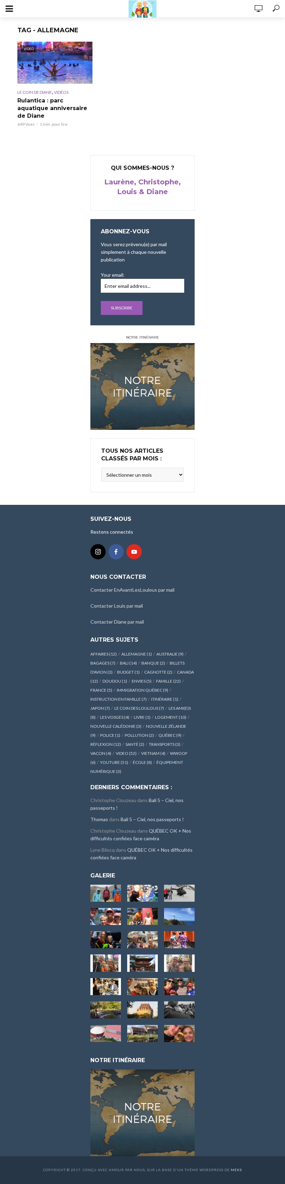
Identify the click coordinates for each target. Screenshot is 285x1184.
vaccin (100, 753)
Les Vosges (114, 717)
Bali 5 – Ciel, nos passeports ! (152, 819)
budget (128, 672)
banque (153, 663)
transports (164, 744)
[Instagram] (98, 551)
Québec (169, 735)
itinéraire (164, 699)
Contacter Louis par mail (116, 606)
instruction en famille (118, 699)
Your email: (112, 275)
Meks (236, 1170)
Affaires (103, 654)
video (126, 753)
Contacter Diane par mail (117, 622)
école (142, 762)
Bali (128, 663)
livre (142, 717)
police (110, 735)
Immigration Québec (142, 690)
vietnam (153, 753)
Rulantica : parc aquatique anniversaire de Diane (52, 108)
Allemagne (136, 654)
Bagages (102, 663)
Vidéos (61, 92)
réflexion (105, 744)
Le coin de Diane (34, 92)
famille (168, 681)
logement (170, 717)
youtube (114, 762)
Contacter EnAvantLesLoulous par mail (132, 590)
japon (100, 708)
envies (142, 681)
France (101, 690)
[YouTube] (134, 551)
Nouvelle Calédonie (115, 726)
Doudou (115, 681)
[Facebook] (116, 551)
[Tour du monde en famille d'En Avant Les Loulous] (142, 1112)
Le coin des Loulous (139, 708)
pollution (139, 735)
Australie (170, 654)
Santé (134, 744)
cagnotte (158, 672)
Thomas (99, 819)
